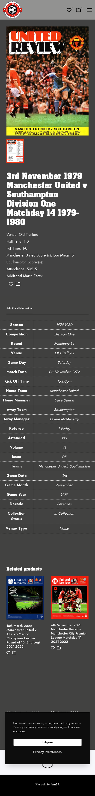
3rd (64, 475)
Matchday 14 (64, 343)
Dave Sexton (64, 400)
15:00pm (64, 381)
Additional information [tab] (19, 308)
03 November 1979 (64, 372)
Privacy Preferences (47, 752)
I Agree (47, 742)
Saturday (64, 362)
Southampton (64, 409)
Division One (64, 334)
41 (64, 447)
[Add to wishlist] (11, 284)
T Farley (64, 428)
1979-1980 (64, 324)
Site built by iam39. (47, 784)
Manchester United (64, 390)
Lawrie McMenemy (64, 419)
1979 (64, 494)
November (64, 485)
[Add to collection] (18, 284)
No (64, 438)
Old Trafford (64, 353)
